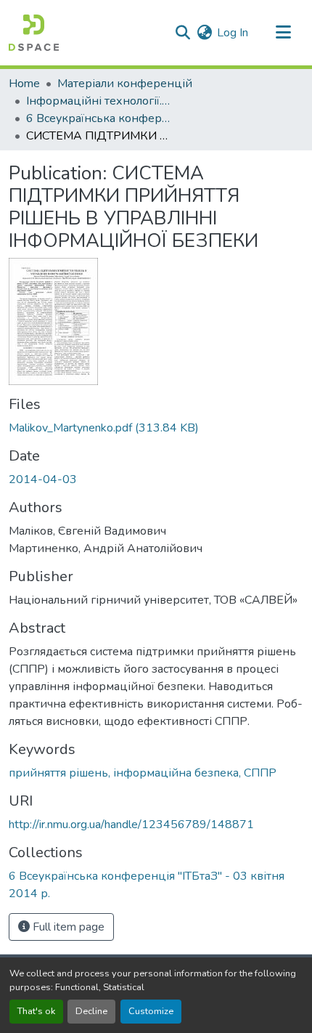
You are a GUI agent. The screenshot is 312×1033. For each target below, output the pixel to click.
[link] (156, 428)
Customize (150, 1011)
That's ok (36, 1011)
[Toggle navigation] (283, 32)
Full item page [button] (67, 927)
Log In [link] (232, 33)
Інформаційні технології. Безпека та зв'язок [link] (98, 101)
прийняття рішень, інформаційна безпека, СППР (142, 773)
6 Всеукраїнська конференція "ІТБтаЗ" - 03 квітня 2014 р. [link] (98, 118)
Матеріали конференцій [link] (124, 84)
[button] (34, 33)
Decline (91, 1011)
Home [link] (24, 84)
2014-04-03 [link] (43, 479)
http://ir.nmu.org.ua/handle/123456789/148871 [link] (131, 825)
